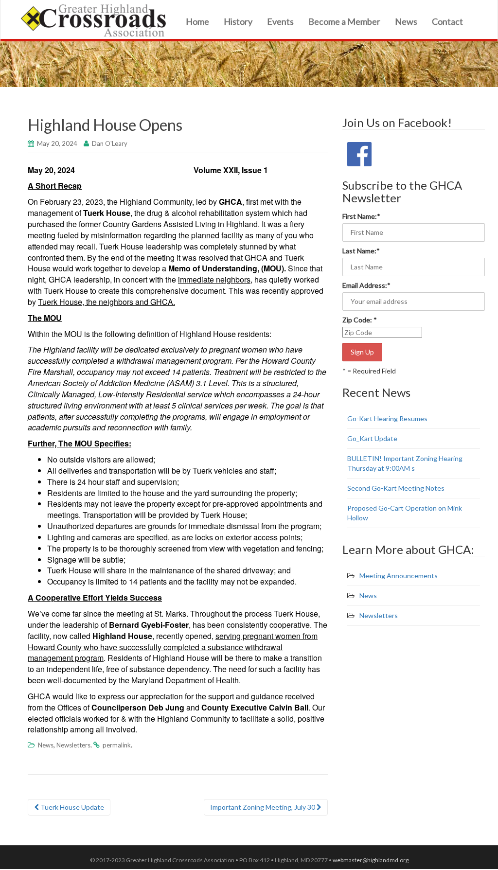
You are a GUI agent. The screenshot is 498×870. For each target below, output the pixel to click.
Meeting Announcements (398, 575)
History (238, 21)
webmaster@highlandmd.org (371, 860)
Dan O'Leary (109, 143)
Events (280, 21)
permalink (117, 745)
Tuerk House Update (71, 807)
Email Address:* (367, 285)
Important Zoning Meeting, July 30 (263, 807)
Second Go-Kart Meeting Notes (396, 488)
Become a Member (344, 21)
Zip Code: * (359, 320)
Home (197, 21)
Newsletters (73, 745)
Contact (447, 21)
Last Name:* (361, 251)
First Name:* (362, 216)
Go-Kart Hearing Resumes (387, 418)
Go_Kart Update (372, 438)
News (406, 21)
